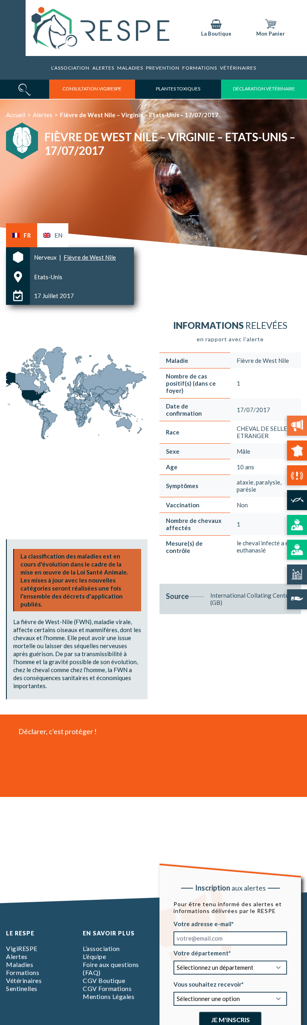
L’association (70, 68)
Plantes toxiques (178, 89)
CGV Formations (107, 988)
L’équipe (94, 956)
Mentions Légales (108, 996)
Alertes (103, 68)
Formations (22, 972)
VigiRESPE (22, 948)
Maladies (130, 68)
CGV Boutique (104, 980)
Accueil (15, 114)
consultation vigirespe (92, 89)
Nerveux (46, 257)
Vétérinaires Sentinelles (24, 984)
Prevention (162, 68)
